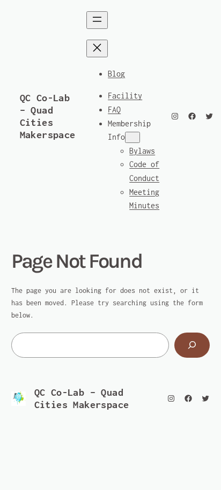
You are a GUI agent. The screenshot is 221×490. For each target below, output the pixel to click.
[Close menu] (97, 48)
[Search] (192, 345)
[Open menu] (97, 20)
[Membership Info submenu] (132, 137)
